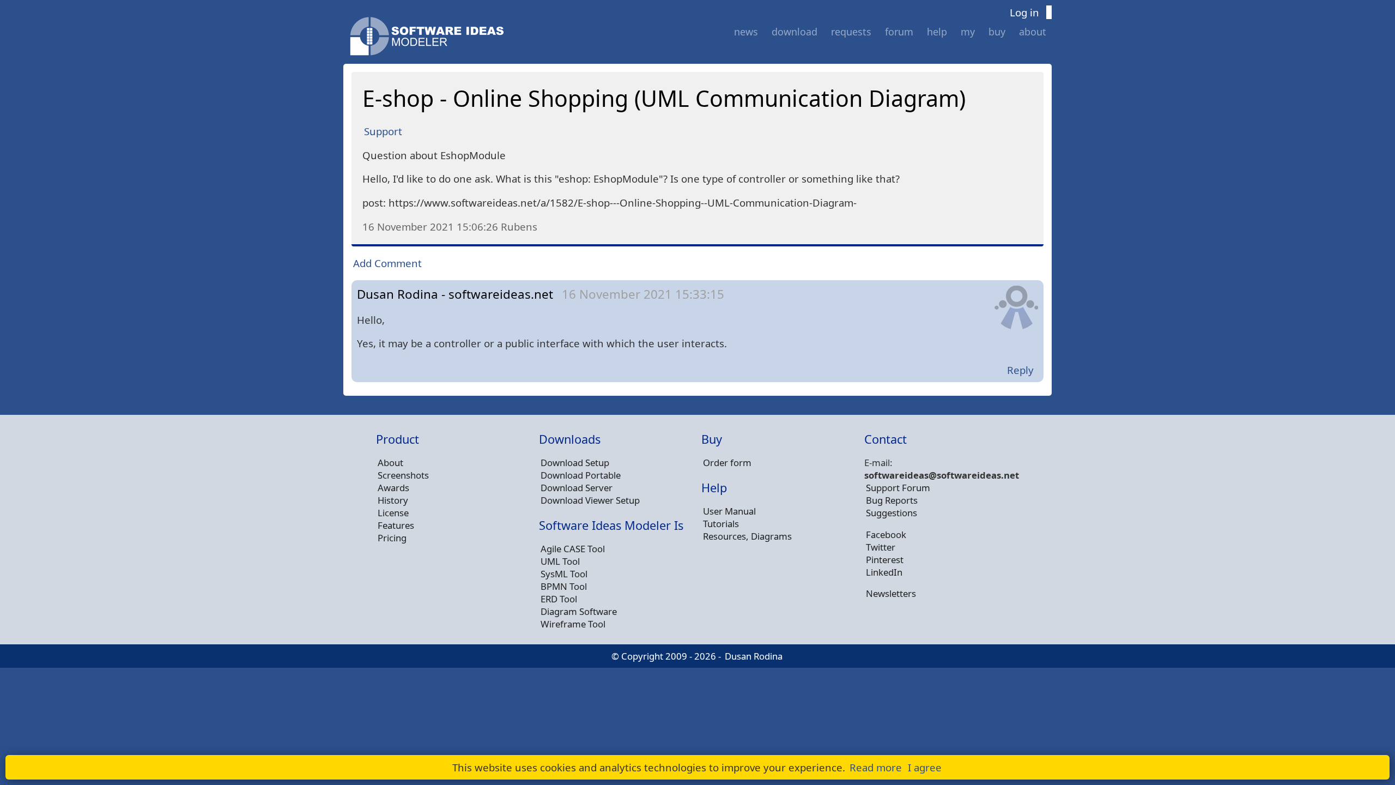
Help (937, 31)
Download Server (576, 487)
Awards (393, 487)
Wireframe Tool (573, 624)
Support (383, 131)
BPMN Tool (564, 586)
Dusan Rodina (754, 656)
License (393, 512)
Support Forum (898, 487)
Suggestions (891, 512)
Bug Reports (892, 500)
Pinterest (884, 559)
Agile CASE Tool (573, 548)
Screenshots (403, 475)
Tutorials (721, 523)
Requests (851, 31)
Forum (899, 31)
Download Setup (575, 462)
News (746, 31)
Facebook (886, 534)
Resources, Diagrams (747, 536)
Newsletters (891, 593)
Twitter (880, 547)
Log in (1024, 12)
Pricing (392, 538)
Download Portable (581, 475)
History (393, 500)
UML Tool (560, 561)
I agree (925, 767)
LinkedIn (884, 572)
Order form (727, 462)
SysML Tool (564, 573)
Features (396, 525)
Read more (876, 767)
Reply (1020, 370)
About (1032, 31)
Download (794, 31)
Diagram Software (579, 611)
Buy (996, 31)
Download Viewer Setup (590, 500)
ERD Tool (559, 599)
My (968, 31)
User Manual (729, 511)
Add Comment (387, 263)
